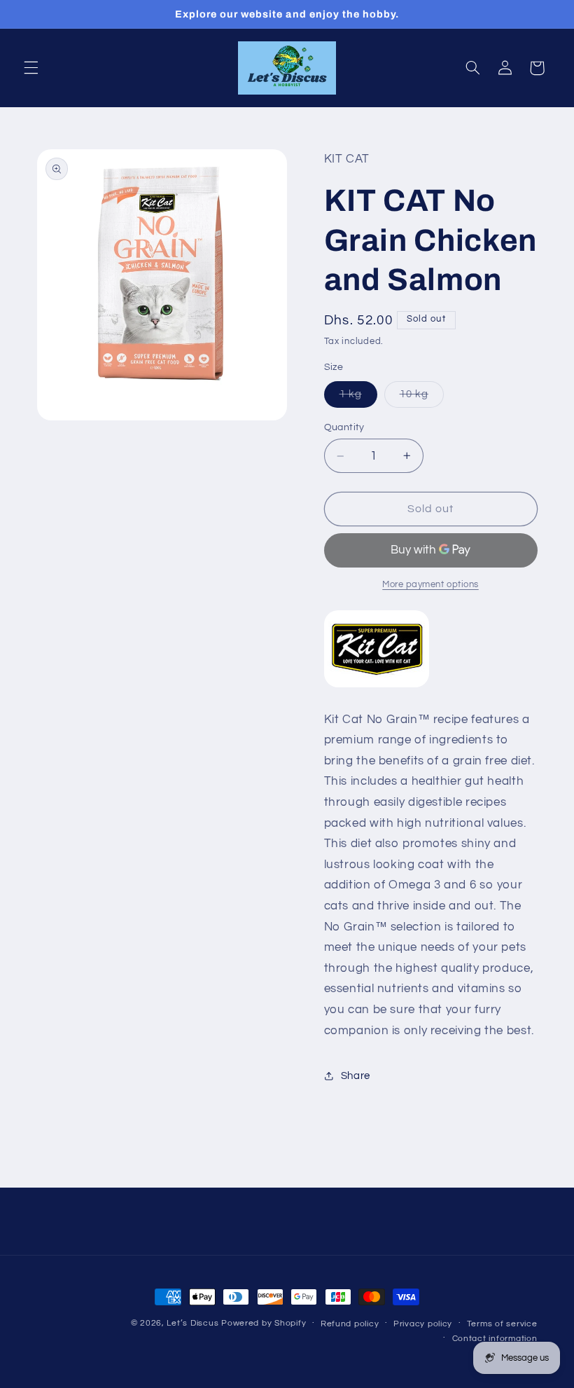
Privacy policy (422, 1324)
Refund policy (350, 1324)
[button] (31, 68)
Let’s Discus (192, 1323)
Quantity (344, 427)
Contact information (495, 1338)
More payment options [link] (430, 584)
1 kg (358, 398)
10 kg (422, 398)
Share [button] (355, 1076)
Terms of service (502, 1324)
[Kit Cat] (376, 686)
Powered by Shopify (263, 1323)
